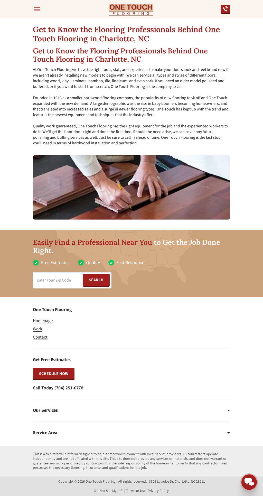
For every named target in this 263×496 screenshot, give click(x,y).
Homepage (43, 321)
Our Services (45, 410)
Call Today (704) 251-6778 (58, 388)
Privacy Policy (158, 490)
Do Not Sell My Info (109, 490)
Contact (40, 337)
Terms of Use (136, 490)
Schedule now (53, 374)
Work (37, 329)
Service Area (45, 433)
